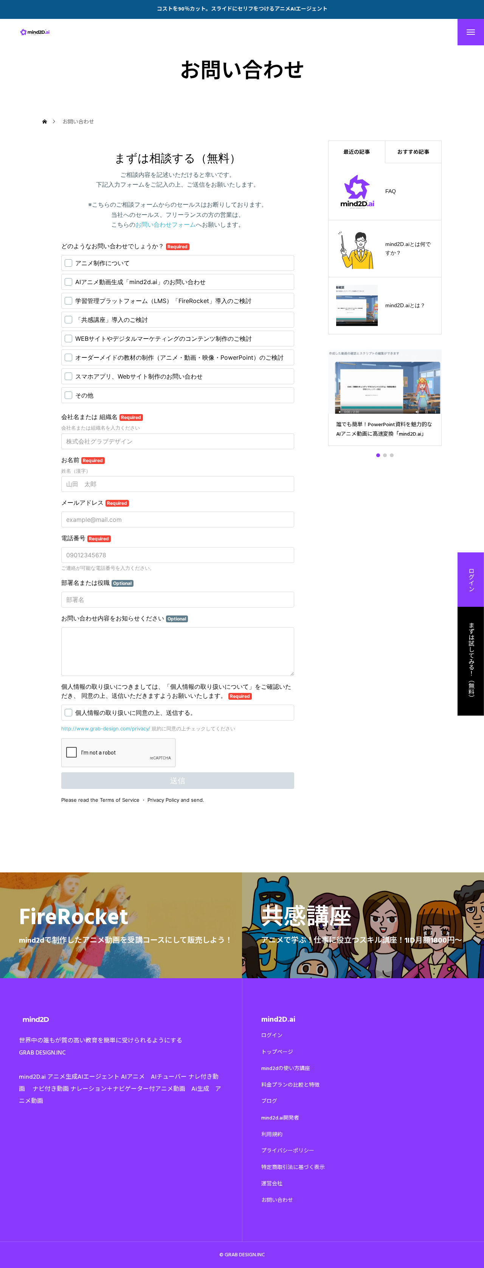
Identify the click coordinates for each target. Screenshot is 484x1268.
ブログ (269, 1101)
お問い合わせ (277, 1200)
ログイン (271, 1035)
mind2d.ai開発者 (280, 1118)
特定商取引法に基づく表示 (293, 1167)
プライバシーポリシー (287, 1151)
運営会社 (271, 1184)
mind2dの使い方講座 (285, 1068)
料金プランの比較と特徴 (290, 1085)
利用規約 (271, 1134)
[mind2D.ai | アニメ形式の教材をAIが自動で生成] (35, 32)
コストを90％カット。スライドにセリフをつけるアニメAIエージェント (242, 9)
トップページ (277, 1052)
